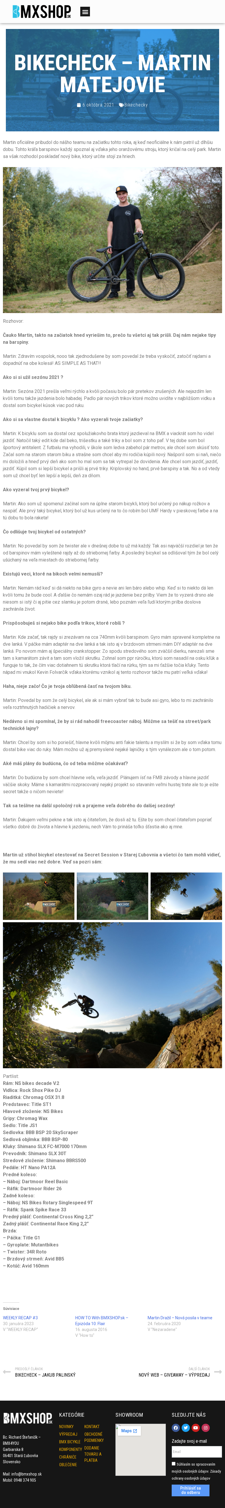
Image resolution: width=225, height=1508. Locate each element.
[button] (85, 11)
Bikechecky (136, 105)
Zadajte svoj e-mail (189, 1441)
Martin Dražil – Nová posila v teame (180, 1317)
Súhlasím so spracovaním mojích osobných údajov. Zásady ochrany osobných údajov (196, 1471)
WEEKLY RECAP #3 (20, 1317)
